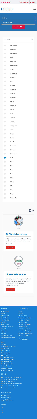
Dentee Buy (4, 355)
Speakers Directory (6, 368)
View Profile (10, 247)
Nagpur (12, 133)
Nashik (12, 138)
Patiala (12, 162)
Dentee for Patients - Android (9, 379)
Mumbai (12, 129)
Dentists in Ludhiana (24, 335)
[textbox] (18, 18)
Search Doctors (22, 315)
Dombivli (12, 85)
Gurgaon (12, 93)
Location (7, 39)
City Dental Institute (16, 274)
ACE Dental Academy (16, 234)
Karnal (12, 109)
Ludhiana (12, 121)
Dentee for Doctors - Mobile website (11, 383)
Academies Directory (7, 370)
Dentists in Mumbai (23, 320)
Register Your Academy (7, 359)
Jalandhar (13, 105)
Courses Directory (6, 366)
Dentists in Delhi (22, 322)
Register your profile (7, 364)
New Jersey (13, 154)
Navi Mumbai (13, 142)
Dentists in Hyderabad (24, 324)
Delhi (11, 81)
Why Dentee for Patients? (25, 318)
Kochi (11, 113)
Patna (11, 166)
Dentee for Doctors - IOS (8, 388)
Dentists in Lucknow (24, 328)
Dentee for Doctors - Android (9, 385)
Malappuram (13, 125)
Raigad (12, 178)
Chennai (12, 69)
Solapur (12, 190)
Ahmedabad (13, 45)
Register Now (25, 2)
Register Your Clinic (6, 361)
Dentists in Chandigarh (24, 331)
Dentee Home (5, 348)
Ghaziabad (13, 89)
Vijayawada (13, 198)
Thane (12, 194)
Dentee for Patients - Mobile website (11, 377)
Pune (11, 170)
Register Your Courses (7, 357)
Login (33, 2)
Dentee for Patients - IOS (8, 381)
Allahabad (13, 49)
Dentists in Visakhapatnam (25, 333)
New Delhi (12, 146)
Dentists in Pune (22, 326)
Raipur (12, 182)
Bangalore (13, 61)
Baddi (11, 57)
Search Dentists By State (8, 337)
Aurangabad (13, 53)
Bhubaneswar (14, 65)
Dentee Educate (5, 353)
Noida (11, 158)
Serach (18, 27)
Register (20, 313)
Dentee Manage (5, 350)
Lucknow (12, 117)
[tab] (18, 39)
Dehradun (12, 77)
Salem (12, 186)
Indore (12, 101)
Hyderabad (13, 97)
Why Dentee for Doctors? (8, 346)
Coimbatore (13, 73)
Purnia (12, 174)
